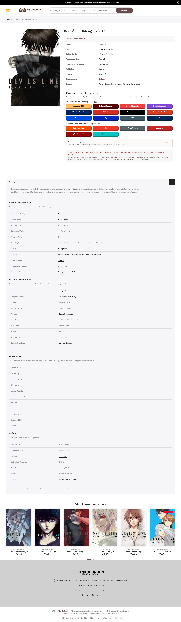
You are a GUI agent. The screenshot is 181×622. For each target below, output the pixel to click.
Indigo (106, 118)
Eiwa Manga (133, 128)
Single (61, 291)
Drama (67, 254)
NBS (105, 128)
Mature (82, 254)
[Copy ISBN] (112, 49)
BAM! (159, 118)
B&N (132, 118)
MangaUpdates (64, 272)
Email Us (118, 618)
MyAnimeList (77, 272)
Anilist (74, 479)
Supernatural (99, 254)
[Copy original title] (112, 54)
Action (60, 254)
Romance (89, 254)
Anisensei (160, 128)
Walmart (78, 118)
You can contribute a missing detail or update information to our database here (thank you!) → (40, 488)
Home (9, 20)
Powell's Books (159, 112)
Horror (74, 254)
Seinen (102, 79)
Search (124, 10)
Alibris (106, 112)
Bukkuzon (105, 134)
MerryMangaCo (132, 106)
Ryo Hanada (63, 214)
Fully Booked (78, 128)
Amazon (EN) (78, 106)
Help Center (107, 618)
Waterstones (132, 112)
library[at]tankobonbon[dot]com (92, 585)
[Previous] (9, 533)
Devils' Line (79, 39)
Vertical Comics (65, 343)
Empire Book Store (78, 134)
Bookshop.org (159, 106)
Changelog (94, 618)
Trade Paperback (66, 314)
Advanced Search (69, 618)
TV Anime (63, 456)
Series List (82, 618)
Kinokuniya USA (78, 112)
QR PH (119, 152)
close (3, 2)
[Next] (172, 533)
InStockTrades (105, 106)
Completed (62, 248)
